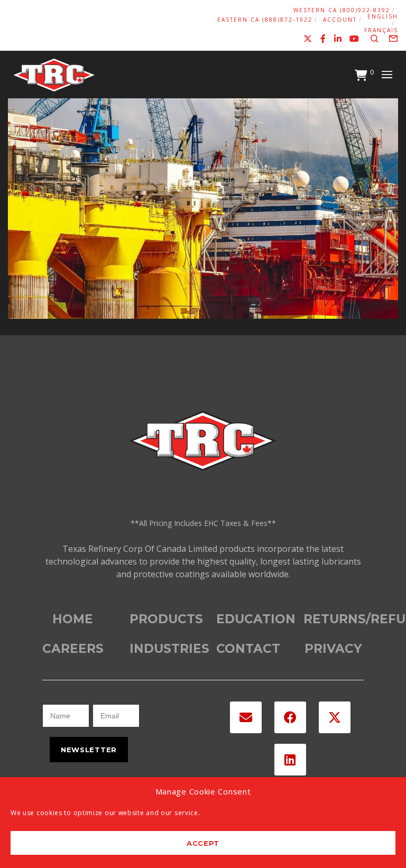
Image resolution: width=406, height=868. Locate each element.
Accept (203, 843)
